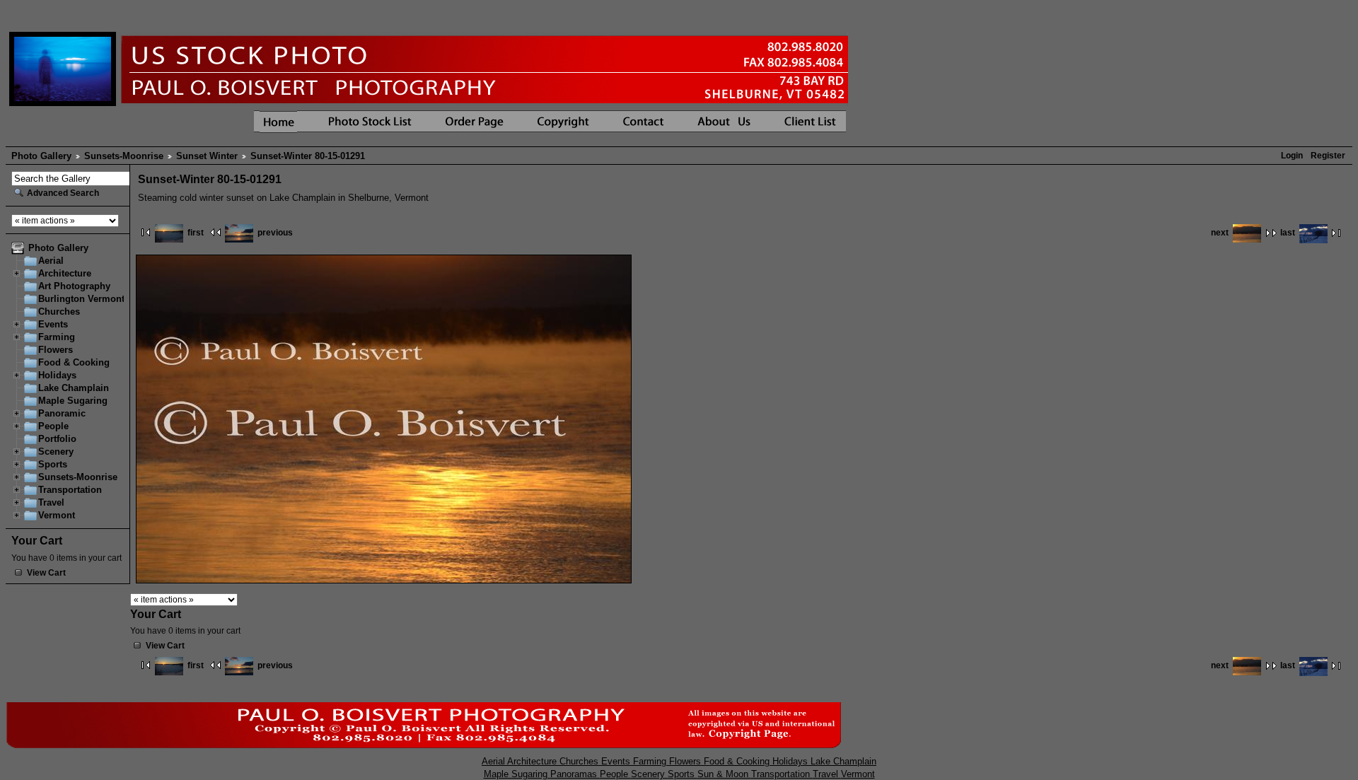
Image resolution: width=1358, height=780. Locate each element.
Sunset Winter (207, 156)
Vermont (56, 515)
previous (275, 233)
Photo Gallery (41, 156)
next (1220, 233)
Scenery (56, 451)
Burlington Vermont (81, 298)
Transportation (70, 489)
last (1287, 233)
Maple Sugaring (73, 400)
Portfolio (57, 438)
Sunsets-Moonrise (123, 156)
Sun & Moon (724, 774)
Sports (52, 464)
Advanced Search (63, 193)
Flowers (55, 349)
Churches (59, 311)
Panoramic (62, 413)
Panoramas (575, 774)
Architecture (64, 273)
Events (53, 324)
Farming (56, 337)
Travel (51, 502)
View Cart (46, 573)
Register (1328, 156)
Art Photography (74, 286)
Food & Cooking (74, 362)
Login (1292, 156)
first (195, 233)
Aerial (51, 260)
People (53, 426)
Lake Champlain (73, 388)
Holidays (57, 375)
